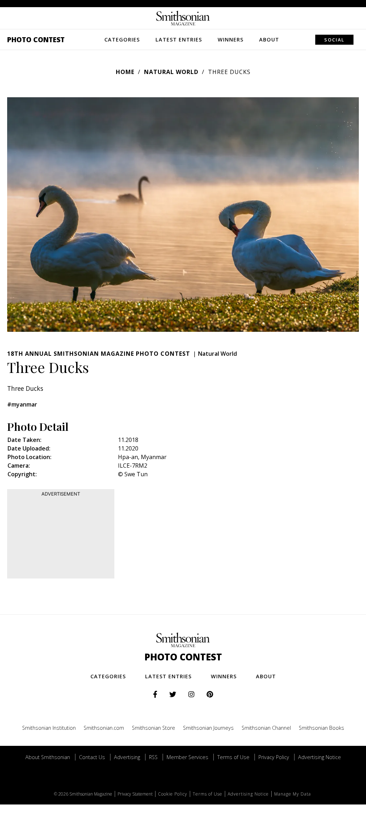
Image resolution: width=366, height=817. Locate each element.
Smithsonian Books (321, 727)
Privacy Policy (273, 757)
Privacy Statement (135, 794)
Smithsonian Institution (49, 727)
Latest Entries (178, 39)
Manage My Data (292, 794)
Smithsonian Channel (266, 727)
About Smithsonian (47, 757)
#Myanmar (22, 404)
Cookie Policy (172, 794)
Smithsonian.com (104, 727)
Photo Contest (36, 39)
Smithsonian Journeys (208, 727)
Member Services (187, 757)
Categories (122, 39)
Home (125, 72)
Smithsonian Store (153, 727)
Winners (230, 39)
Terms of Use (233, 757)
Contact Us (92, 757)
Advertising (127, 757)
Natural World (171, 72)
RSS (153, 757)
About (269, 39)
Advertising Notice (319, 757)
